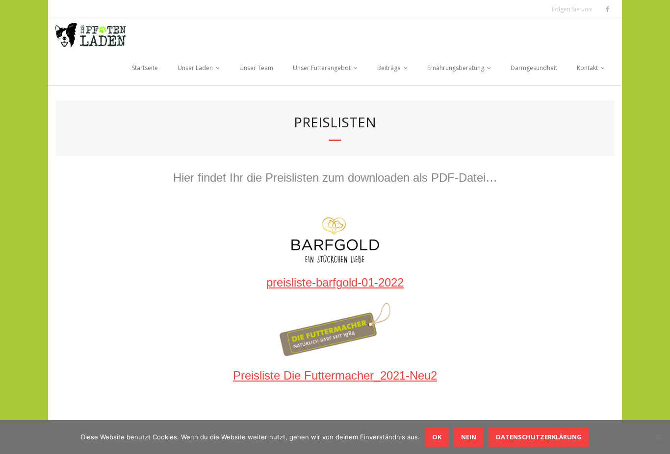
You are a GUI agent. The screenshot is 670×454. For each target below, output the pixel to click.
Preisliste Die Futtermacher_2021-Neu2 (335, 375)
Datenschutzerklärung (539, 436)
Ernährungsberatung (455, 68)
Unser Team (256, 68)
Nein (468, 436)
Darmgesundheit (534, 68)
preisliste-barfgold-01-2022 (335, 282)
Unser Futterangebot (322, 68)
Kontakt (587, 68)
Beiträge (389, 68)
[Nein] (658, 437)
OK (436, 436)
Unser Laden (195, 68)
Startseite (145, 68)
